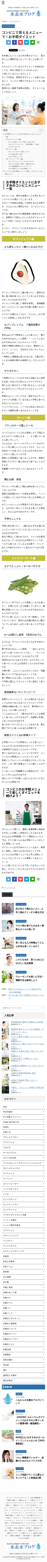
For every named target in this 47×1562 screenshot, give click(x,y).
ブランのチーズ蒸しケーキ (20, 152)
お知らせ (7, 1132)
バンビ (6, 1194)
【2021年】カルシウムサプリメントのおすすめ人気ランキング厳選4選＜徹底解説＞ (30, 1420)
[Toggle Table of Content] (40, 130)
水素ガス (7, 1297)
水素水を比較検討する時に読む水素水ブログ (23, 1554)
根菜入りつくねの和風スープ (21, 168)
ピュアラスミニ (10, 1209)
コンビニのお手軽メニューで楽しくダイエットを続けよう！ (23, 172)
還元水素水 (8, 1380)
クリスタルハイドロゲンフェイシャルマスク (22, 1163)
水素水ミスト (9, 1344)
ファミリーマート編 (16, 159)
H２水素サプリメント (12, 1117)
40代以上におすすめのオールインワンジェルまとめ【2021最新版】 (30, 1440)
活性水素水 (8, 1360)
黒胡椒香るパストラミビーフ (21, 166)
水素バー (7, 1308)
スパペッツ (8, 1178)
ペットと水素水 (10, 1220)
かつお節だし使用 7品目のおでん (23, 164)
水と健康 (7, 1277)
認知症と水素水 (10, 1375)
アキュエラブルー (10, 1137)
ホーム (9, 1498)
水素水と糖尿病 (10, 1323)
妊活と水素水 (9, 1261)
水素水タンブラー (10, 1339)
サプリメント (9, 1173)
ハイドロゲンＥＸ (10, 1189)
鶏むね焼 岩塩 (17, 154)
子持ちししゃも (17, 156)
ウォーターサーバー (20, 1498)
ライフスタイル (9, 888)
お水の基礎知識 (35, 1498)
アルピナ (7, 1147)
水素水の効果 (11, 1500)
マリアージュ (9, 1230)
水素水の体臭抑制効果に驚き (23, 1073)
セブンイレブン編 (14, 139)
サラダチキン (16, 147)
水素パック (8, 1313)
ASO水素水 (8, 1111)
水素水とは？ (22, 1500)
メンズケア (8, 1240)
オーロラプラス (10, 1152)
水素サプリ (8, 1303)
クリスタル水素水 (23, 1538)
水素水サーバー (10, 1334)
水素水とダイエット (11, 1318)
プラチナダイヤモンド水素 (14, 1215)
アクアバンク (9, 1142)
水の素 (6, 1282)
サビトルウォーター (11, 1168)
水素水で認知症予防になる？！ (24, 1080)
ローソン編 (13, 149)
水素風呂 (7, 1354)
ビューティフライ (10, 1204)
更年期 (6, 1272)
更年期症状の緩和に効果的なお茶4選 (27, 1022)
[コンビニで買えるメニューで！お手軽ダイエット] (26, 42)
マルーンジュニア (10, 1235)
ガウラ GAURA (9, 1158)
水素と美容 (8, 1287)
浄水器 (6, 1365)
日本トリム (8, 1266)
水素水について (10, 1328)
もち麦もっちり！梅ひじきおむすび (23, 142)
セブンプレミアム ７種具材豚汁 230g (25, 144)
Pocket (22, 50)
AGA (5, 1107)
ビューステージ (10, 1199)
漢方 (5, 1370)
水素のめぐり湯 (10, 1292)
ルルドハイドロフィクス (13, 1251)
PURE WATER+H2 (11, 1122)
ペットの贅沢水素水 (11, 1225)
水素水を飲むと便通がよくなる (24, 1058)
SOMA (6, 1127)
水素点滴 (7, 1349)
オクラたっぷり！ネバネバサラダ (23, 161)
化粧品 (6, 1256)
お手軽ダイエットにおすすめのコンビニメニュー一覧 (23, 135)
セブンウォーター (10, 1183)
